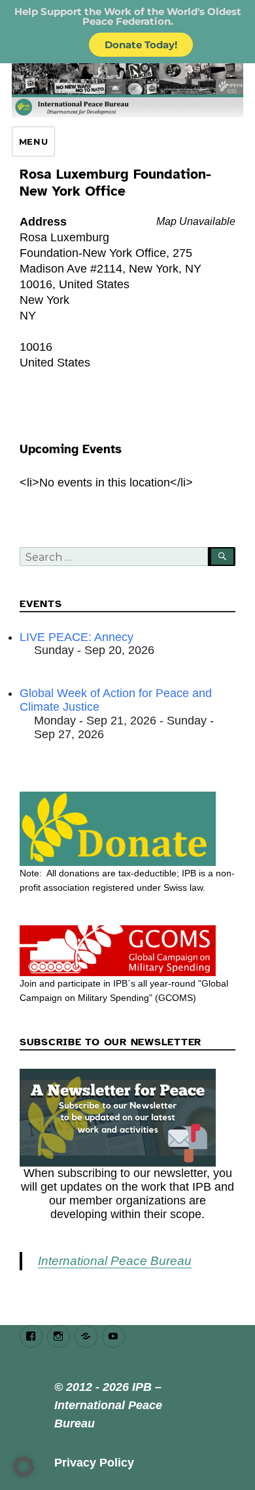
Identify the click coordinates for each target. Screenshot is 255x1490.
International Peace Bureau (115, 1261)
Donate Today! (141, 44)
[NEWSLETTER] (127, 1118)
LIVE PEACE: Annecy (76, 637)
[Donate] (127, 829)
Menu (33, 141)
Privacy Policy (94, 1462)
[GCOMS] (127, 950)
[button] (23, 1466)
